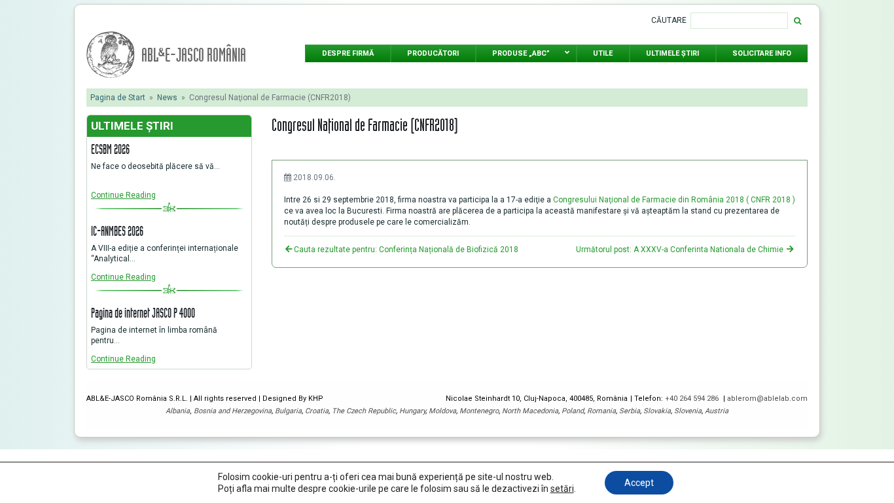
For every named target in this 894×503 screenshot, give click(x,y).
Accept (639, 482)
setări (562, 488)
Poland (573, 411)
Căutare (669, 20)
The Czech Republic (364, 411)
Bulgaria (288, 411)
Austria (716, 411)
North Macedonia (530, 411)
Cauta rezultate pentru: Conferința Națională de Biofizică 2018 (406, 249)
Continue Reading (123, 195)
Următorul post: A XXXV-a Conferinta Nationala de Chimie (680, 249)
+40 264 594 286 (693, 398)
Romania (601, 411)
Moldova (442, 411)
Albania (178, 411)
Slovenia (688, 411)
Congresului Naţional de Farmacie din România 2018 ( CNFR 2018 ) (674, 199)
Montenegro (479, 411)
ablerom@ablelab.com (767, 398)
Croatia (317, 411)
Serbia (629, 411)
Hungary (412, 411)
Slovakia (657, 411)
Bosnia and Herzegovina (233, 411)
